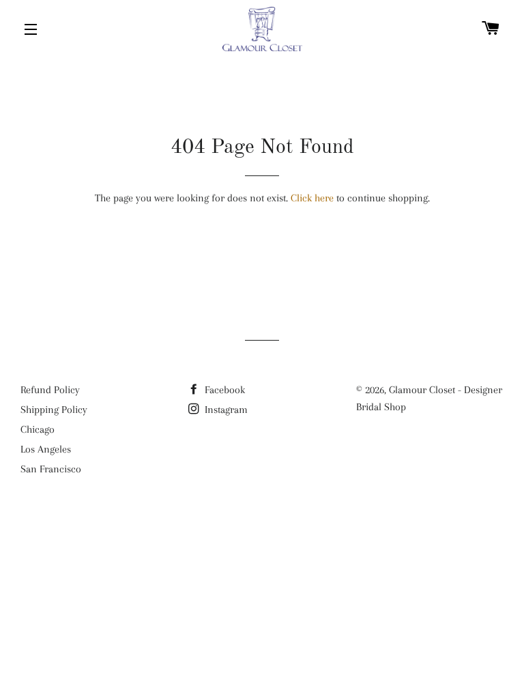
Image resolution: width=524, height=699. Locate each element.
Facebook (223, 390)
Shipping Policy (53, 409)
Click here (312, 198)
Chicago (37, 429)
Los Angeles (45, 449)
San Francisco (50, 469)
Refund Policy (50, 390)
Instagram (225, 409)
